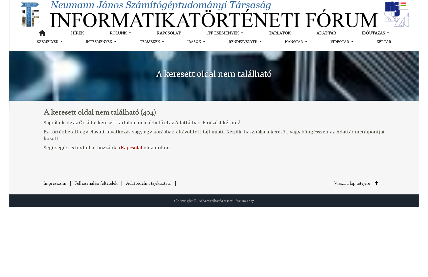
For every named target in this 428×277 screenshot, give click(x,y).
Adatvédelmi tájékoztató (148, 184)
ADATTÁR (326, 33)
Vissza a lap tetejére (352, 184)
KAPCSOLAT (169, 33)
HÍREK (77, 33)
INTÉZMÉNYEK (99, 41)
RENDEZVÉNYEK (243, 41)
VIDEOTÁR (340, 41)
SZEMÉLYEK (47, 41)
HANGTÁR (294, 41)
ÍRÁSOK (194, 41)
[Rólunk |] (214, 13)
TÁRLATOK (280, 33)
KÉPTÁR (383, 41)
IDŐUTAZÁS (373, 33)
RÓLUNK (118, 33)
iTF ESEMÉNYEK (222, 33)
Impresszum (55, 184)
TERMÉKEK (150, 41)
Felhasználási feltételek (96, 184)
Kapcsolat (132, 148)
